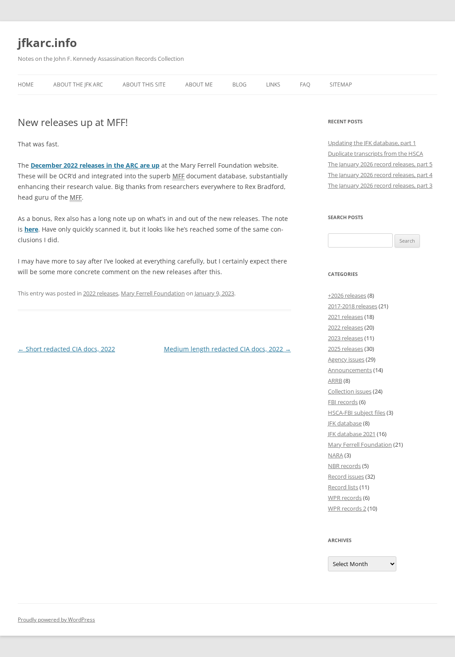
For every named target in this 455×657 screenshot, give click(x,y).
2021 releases (345, 317)
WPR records (345, 498)
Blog (239, 84)
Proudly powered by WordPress (56, 619)
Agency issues (346, 359)
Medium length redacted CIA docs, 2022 (227, 349)
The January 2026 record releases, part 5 (380, 164)
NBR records (344, 466)
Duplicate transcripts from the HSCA (375, 153)
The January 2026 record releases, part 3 (380, 185)
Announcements (350, 370)
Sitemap (341, 84)
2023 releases (345, 338)
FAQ (305, 84)
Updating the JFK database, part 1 (372, 143)
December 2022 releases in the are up (95, 165)
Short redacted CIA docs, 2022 (66, 349)
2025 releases (345, 349)
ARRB (335, 381)
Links (273, 84)
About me (199, 84)
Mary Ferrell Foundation (153, 293)
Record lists (343, 487)
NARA (335, 455)
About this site (144, 84)
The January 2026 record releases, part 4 (380, 175)
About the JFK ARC (78, 84)
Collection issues (349, 391)
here (31, 229)
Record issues (346, 476)
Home (26, 84)
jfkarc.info (47, 43)
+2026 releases (347, 295)
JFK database (345, 423)
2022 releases (100, 293)
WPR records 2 (347, 508)
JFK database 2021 (351, 434)
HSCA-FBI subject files (356, 413)
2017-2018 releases (352, 306)
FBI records (343, 402)
